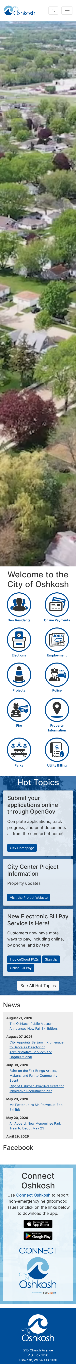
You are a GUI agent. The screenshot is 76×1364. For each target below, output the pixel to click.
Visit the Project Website (29, 897)
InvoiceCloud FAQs (24, 959)
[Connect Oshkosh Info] (38, 1270)
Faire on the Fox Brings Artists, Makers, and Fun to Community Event (33, 1075)
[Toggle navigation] (67, 10)
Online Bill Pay (21, 968)
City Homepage (22, 848)
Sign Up (51, 959)
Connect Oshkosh (33, 1195)
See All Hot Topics (38, 985)
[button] (53, 10)
